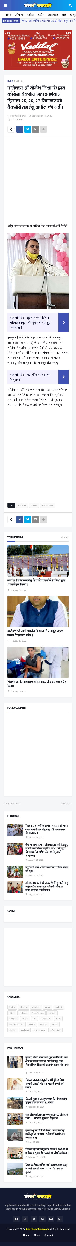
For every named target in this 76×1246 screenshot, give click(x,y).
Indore (47, 1007)
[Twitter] (27, 129)
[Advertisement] (38, 181)
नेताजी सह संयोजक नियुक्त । (30, 377)
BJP (34, 1018)
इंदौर (40, 14)
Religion (52, 1013)
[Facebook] (19, 129)
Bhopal (25, 1018)
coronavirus (46, 1018)
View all (65, 537)
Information (55, 1030)
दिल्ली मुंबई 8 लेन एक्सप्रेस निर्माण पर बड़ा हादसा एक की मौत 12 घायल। (46, 1100)
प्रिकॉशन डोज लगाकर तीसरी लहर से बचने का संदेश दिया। (37, 684)
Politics (32, 1024)
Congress (13, 1018)
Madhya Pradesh (16, 1024)
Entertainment (39, 1030)
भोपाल (19, 14)
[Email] (35, 129)
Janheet (58, 1007)
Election (12, 1030)
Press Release (38, 1013)
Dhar (58, 1018)
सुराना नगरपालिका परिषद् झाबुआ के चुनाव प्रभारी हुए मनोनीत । (30, 322)
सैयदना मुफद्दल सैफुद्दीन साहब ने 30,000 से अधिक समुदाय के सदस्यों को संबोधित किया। (46, 1151)
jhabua (34, 505)
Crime (11, 1013)
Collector (20, 81)
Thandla (23, 1007)
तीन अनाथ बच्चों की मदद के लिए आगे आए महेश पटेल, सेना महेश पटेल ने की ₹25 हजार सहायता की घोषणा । (46, 886)
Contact (48, 1235)
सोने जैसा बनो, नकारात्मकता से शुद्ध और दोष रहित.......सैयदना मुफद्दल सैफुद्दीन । (46, 1116)
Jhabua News (47, 505)
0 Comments (17, 119)
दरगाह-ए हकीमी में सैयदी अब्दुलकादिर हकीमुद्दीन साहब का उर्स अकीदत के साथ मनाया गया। (45, 1134)
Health (55, 1024)
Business (25, 1030)
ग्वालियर (53, 14)
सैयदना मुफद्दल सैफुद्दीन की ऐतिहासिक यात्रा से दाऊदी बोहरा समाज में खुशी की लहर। (44, 1083)
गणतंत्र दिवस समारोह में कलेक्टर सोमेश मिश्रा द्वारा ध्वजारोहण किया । (36, 582)
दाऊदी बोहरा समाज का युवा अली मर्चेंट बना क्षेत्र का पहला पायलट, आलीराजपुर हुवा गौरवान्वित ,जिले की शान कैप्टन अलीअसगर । (47, 1063)
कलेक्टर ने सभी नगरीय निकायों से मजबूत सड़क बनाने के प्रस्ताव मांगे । (35, 633)
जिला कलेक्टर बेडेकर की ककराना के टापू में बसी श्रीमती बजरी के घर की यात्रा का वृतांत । (46, 1168)
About (37, 1235)
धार (64, 14)
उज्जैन (30, 14)
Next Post (65, 803)
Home (7, 14)
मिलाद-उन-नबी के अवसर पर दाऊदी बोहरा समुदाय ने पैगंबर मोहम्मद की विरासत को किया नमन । (46, 829)
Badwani (43, 1024)
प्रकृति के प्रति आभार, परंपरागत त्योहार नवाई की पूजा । (46, 869)
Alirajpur (36, 1007)
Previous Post (12, 803)
